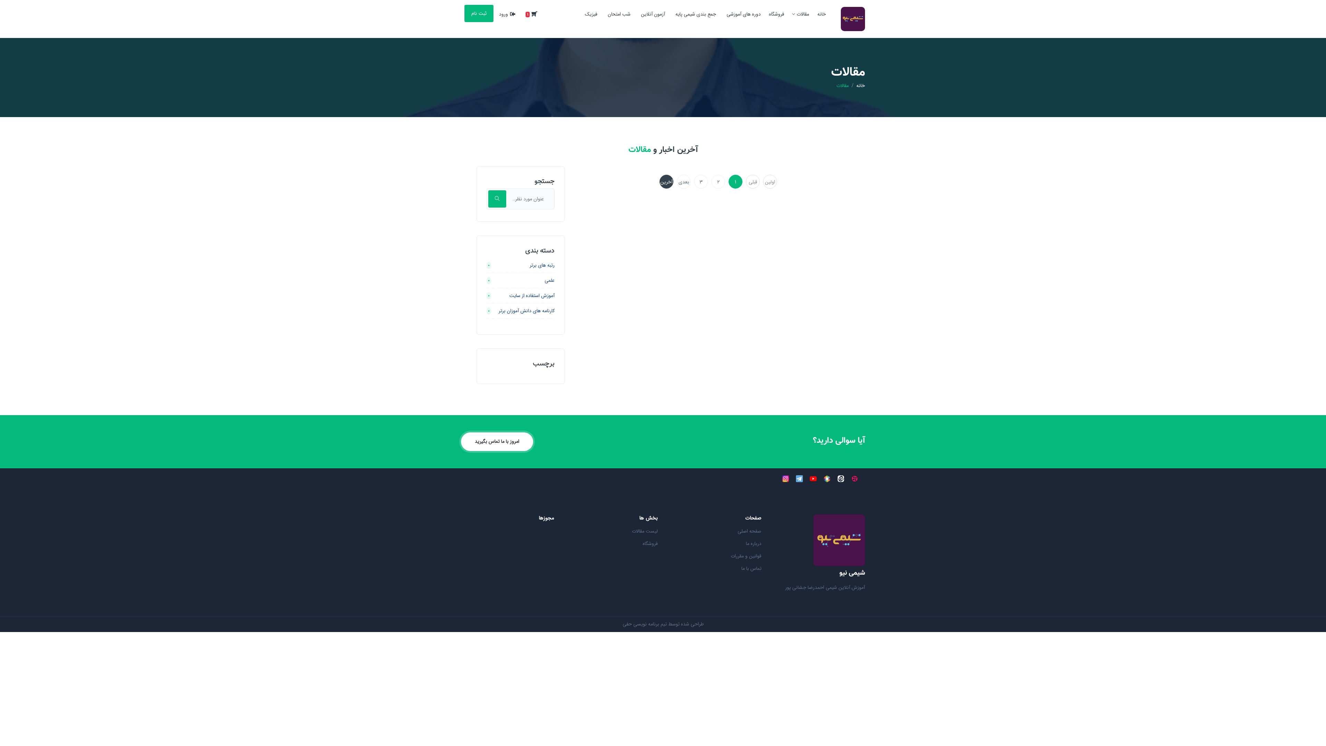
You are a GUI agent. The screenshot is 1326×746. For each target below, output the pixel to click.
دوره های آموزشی (744, 14)
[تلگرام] (799, 478)
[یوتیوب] (813, 478)
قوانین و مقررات (746, 556)
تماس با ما (751, 568)
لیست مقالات (645, 531)
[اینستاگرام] (785, 478)
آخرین (666, 182)
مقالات (803, 14)
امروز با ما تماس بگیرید (497, 441)
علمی (550, 280)
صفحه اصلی (749, 531)
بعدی (684, 182)
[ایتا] (840, 478)
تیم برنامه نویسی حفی (645, 624)
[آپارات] (854, 478)
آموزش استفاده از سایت (532, 295)
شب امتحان (619, 14)
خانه (821, 14)
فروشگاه (776, 14)
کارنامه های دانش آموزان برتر (527, 311)
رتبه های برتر (542, 265)
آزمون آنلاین (653, 14)
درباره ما (753, 543)
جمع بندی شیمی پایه (695, 14)
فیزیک (591, 14)
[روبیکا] (827, 478)
